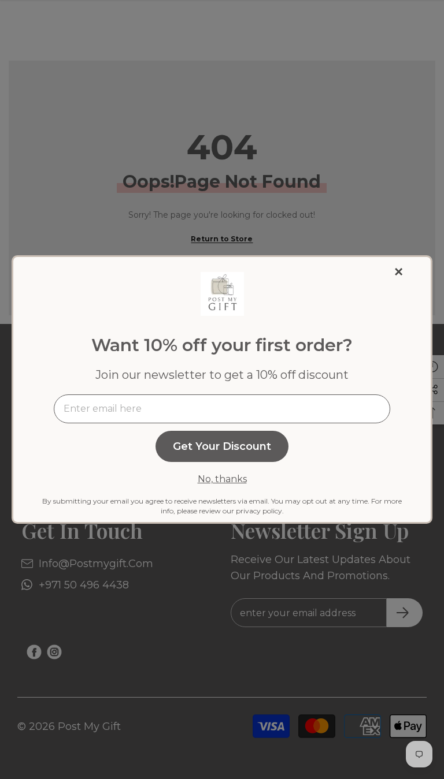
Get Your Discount (222, 446)
